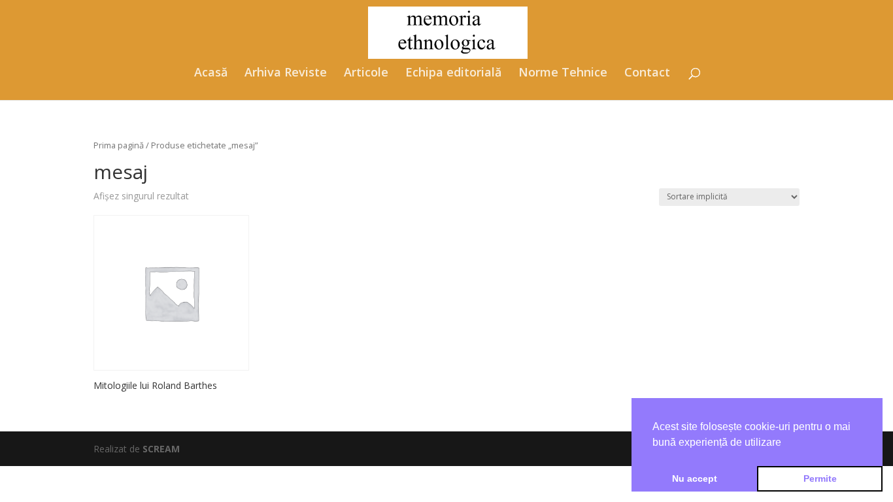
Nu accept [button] (694, 478)
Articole (366, 73)
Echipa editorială (453, 73)
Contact (647, 73)
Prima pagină (118, 145)
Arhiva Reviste (285, 73)
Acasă (210, 73)
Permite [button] (820, 478)
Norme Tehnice (562, 73)
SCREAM (161, 449)
